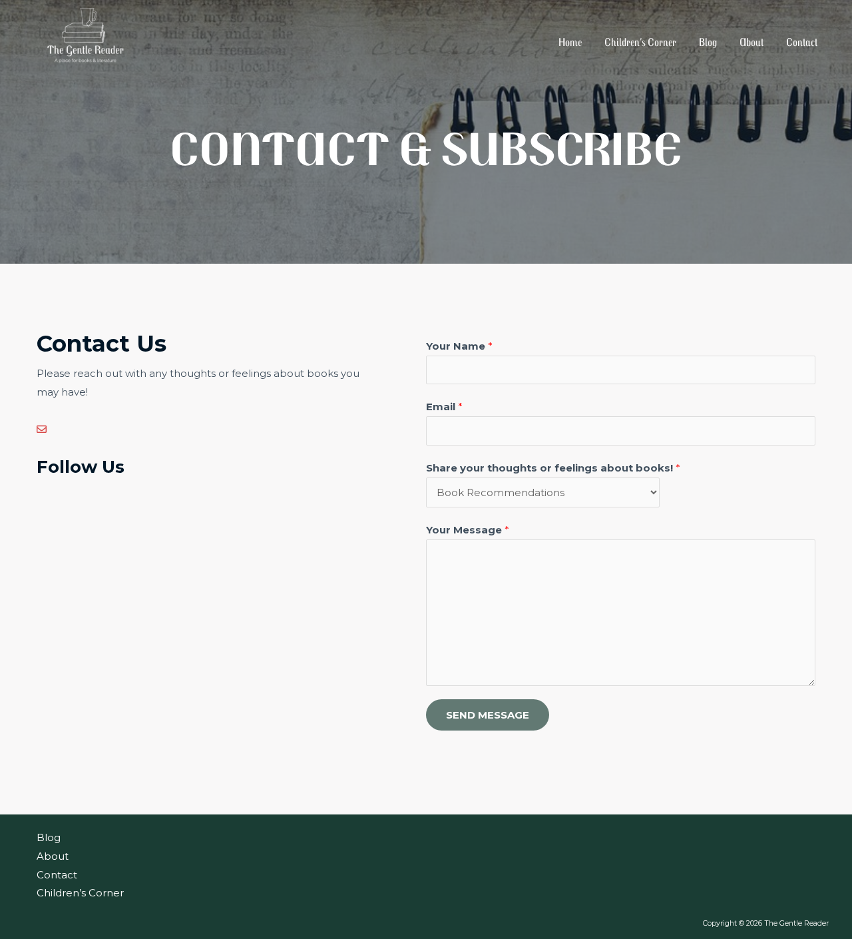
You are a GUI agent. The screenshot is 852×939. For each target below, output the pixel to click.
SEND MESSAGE (487, 715)
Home (570, 42)
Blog (708, 42)
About (751, 42)
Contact (801, 42)
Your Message (467, 529)
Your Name (459, 346)
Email (444, 406)
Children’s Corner (640, 42)
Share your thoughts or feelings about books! (553, 468)
